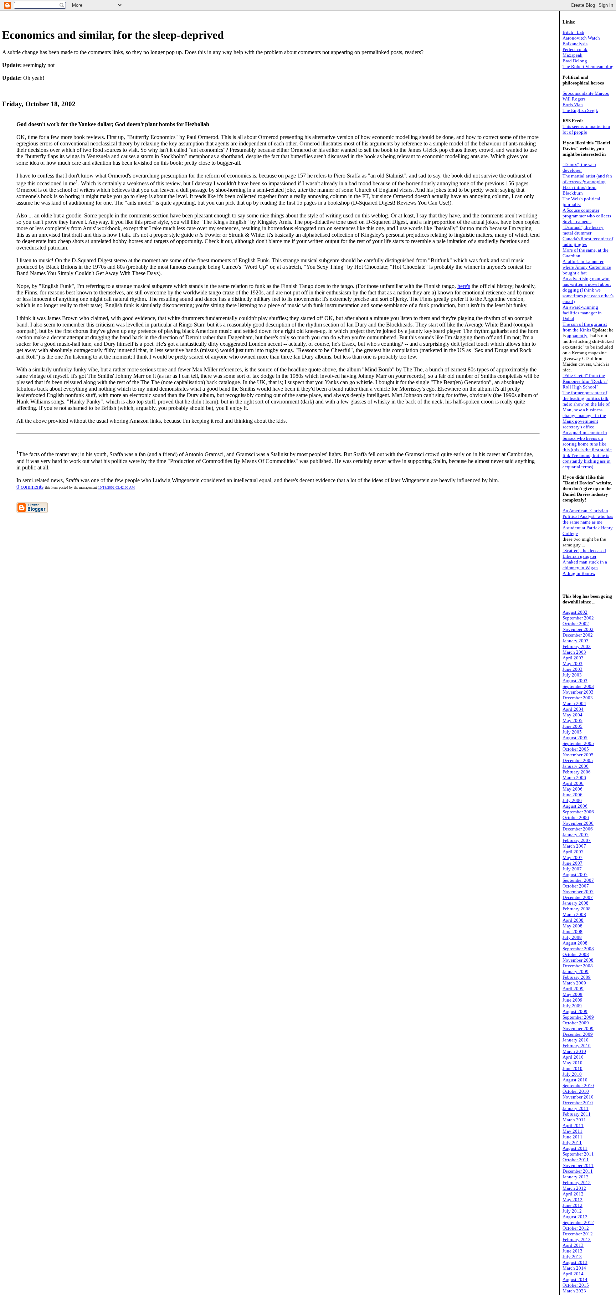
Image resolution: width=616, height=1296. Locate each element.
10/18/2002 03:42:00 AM (116, 487)
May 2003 (572, 663)
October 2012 (576, 1228)
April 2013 (573, 1245)
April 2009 (573, 988)
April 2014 (573, 1273)
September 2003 (578, 686)
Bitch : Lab (573, 32)
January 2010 (576, 1040)
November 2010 (578, 1097)
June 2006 (572, 794)
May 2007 (572, 857)
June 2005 (572, 726)
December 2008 (578, 965)
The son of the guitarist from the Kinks (585, 327)
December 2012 (578, 1233)
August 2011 (575, 1148)
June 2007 (572, 863)
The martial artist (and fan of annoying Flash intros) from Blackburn (587, 184)
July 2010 (572, 1074)
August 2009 (575, 1011)
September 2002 (578, 618)
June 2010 (572, 1068)
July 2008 (572, 937)
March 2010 (574, 1051)
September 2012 (578, 1222)
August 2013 (575, 1262)
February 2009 (577, 977)
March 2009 (574, 983)
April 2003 (573, 657)
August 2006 (575, 806)
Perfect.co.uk (575, 49)
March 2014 (574, 1268)
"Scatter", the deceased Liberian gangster (584, 553)
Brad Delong (575, 60)
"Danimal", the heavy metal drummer (583, 230)
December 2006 (578, 829)
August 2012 (575, 1216)
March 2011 (574, 1119)
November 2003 (578, 692)
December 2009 (578, 1034)
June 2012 (572, 1205)
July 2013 (572, 1256)
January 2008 (576, 903)
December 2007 (578, 897)
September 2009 (578, 1017)
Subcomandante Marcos (586, 93)
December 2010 (578, 1102)
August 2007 (575, 874)
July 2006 (572, 800)
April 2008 (573, 920)
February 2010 (577, 1045)
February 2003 (577, 646)
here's (463, 286)
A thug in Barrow (579, 573)
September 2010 (578, 1085)
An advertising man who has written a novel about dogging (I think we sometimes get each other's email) (588, 290)
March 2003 (574, 652)
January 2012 (576, 1176)
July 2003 (572, 675)
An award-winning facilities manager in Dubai (582, 312)
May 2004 (572, 715)
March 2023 (574, 1291)
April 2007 (573, 851)
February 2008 (577, 908)
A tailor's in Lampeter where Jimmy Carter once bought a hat (587, 267)
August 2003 (575, 680)
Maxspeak (572, 55)
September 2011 (578, 1154)
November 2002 (578, 629)
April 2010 (573, 1057)
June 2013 (572, 1251)
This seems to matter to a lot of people (586, 129)
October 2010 (576, 1091)
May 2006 (572, 789)
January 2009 (576, 971)
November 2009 (578, 1028)
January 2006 (576, 766)
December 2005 (578, 760)
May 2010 (572, 1062)
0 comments (29, 487)
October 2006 (576, 817)
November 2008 (578, 960)
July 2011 (572, 1142)
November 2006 (578, 823)
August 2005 (575, 737)
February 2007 (577, 840)
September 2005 (578, 743)
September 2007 (578, 880)
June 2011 (572, 1137)
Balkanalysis (575, 43)
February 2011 (577, 1114)
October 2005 (576, 749)
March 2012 (574, 1188)
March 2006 (574, 777)
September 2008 (578, 948)
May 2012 (572, 1199)
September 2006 (578, 811)
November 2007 (578, 891)
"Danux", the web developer (579, 167)
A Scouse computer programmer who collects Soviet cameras (587, 215)
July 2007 (572, 868)
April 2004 (573, 709)
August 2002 (575, 612)
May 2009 (572, 994)
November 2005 (578, 754)
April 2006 (573, 783)
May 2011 (572, 1131)
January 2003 (576, 640)
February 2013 (577, 1239)
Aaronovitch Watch (581, 38)
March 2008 (574, 914)
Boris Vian (573, 104)
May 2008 (572, 926)
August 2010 (575, 1079)
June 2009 (572, 1000)
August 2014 (575, 1279)
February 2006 (577, 772)
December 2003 (578, 697)
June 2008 (572, 931)
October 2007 (576, 886)
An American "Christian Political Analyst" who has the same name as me (588, 516)
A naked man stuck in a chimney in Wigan (585, 564)
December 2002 (578, 635)
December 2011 (578, 1171)
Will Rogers (574, 99)
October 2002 (576, 623)
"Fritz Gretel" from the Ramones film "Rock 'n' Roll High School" (585, 381)
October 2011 (576, 1159)
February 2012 (577, 1182)
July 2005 (572, 732)
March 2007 (574, 846)
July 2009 (572, 1005)
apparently (577, 335)
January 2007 (576, 834)
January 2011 (576, 1108)
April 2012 (573, 1194)
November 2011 (578, 1165)
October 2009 (576, 1022)
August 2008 (575, 943)
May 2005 (572, 720)
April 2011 (573, 1125)
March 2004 (574, 703)
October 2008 (576, 954)
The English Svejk (580, 110)
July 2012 (572, 1211)
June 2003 (572, 669)
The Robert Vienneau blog (588, 66)
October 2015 (576, 1285)
